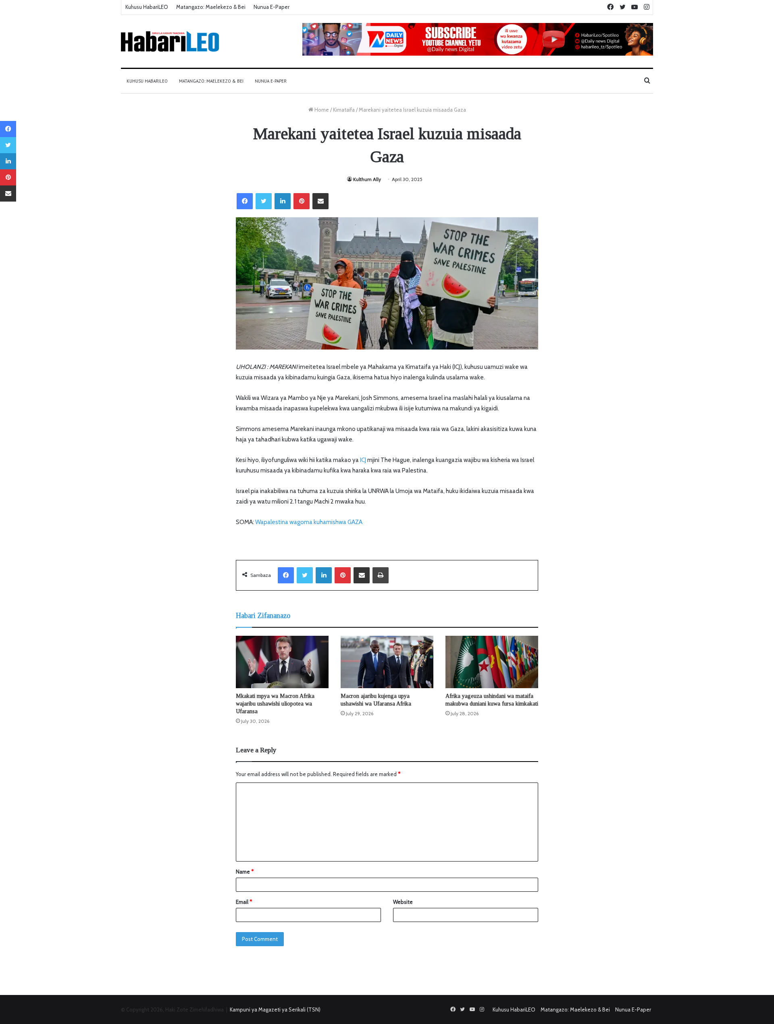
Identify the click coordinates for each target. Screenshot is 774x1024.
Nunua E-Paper (271, 7)
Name (245, 871)
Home (321, 109)
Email (244, 902)
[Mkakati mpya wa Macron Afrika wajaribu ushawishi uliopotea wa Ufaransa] (282, 662)
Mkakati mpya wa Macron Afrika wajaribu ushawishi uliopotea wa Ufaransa (275, 703)
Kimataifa (344, 109)
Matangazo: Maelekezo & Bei (211, 7)
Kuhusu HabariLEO (146, 7)
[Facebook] (245, 201)
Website (403, 902)
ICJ (363, 460)
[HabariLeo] (170, 41)
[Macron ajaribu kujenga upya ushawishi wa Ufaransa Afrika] (387, 662)
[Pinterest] (301, 201)
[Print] (380, 575)
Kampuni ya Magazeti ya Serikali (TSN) (275, 1009)
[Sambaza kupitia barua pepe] (320, 201)
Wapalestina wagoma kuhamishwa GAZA (308, 522)
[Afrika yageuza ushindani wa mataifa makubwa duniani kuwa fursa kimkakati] (491, 662)
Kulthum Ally (367, 179)
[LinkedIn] (283, 201)
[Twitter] (264, 201)
